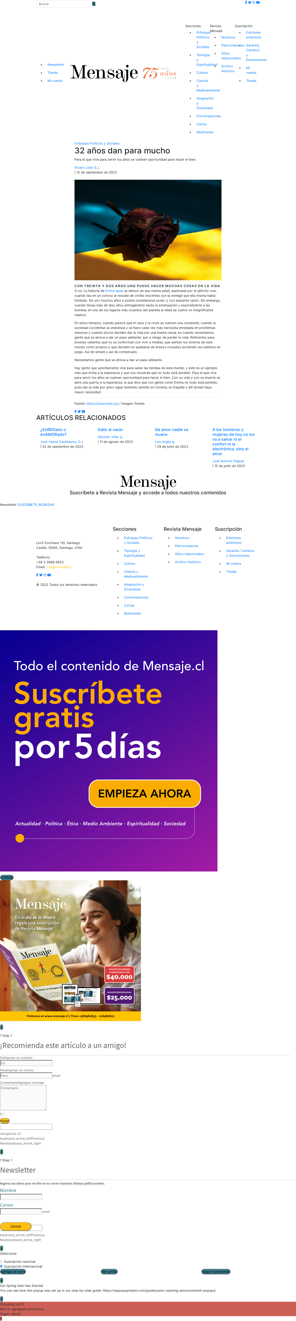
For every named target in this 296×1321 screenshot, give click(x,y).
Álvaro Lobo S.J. (87, 167)
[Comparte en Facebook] (76, 412)
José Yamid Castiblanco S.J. (61, 442)
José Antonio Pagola (228, 461)
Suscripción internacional (23, 1266)
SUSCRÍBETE (27, 505)
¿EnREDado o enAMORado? (53, 432)
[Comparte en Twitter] (79, 412)
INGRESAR (46, 505)
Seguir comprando (216, 1272)
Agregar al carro (12, 1272)
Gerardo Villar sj (110, 437)
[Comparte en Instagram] (83, 412)
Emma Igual (114, 291)
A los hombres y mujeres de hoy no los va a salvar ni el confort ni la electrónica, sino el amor (233, 441)
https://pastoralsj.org (102, 403)
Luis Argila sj (164, 442)
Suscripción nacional (19, 1261)
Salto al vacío (110, 429)
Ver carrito (109, 1272)
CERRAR (6, 878)
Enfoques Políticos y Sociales (97, 143)
